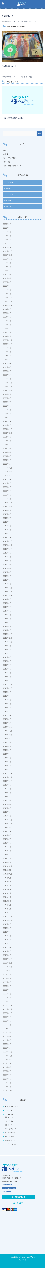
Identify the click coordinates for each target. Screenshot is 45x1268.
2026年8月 (7, 224)
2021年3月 (7, 460)
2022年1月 (7, 425)
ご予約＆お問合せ (18, 1197)
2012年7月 (7, 839)
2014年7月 (7, 746)
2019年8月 (7, 514)
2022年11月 (7, 386)
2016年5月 (7, 661)
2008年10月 (7, 1013)
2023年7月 (7, 356)
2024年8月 (7, 313)
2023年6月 (7, 359)
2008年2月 (7, 1044)
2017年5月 (7, 615)
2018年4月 (7, 572)
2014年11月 (7, 731)
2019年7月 (7, 518)
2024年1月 (7, 336)
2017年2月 (7, 626)
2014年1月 (7, 769)
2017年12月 (7, 588)
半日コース (8, 1125)
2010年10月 (7, 920)
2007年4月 (7, 1083)
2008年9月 (7, 1017)
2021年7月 (7, 444)
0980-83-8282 (7, 1184)
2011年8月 (7, 882)
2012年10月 (7, 827)
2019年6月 (7, 522)
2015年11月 (7, 684)
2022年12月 (7, 383)
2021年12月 (7, 429)
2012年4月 (7, 851)
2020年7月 (7, 483)
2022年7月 (7, 402)
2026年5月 (7, 236)
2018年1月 (7, 584)
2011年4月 (7, 897)
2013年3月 (7, 808)
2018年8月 (7, 557)
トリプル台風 (8, 194)
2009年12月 (7, 959)
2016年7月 (7, 653)
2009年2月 (7, 998)
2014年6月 (7, 750)
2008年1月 (7, 1048)
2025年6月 (7, 274)
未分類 (5, 154)
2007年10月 (7, 1059)
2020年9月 (7, 475)
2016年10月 (7, 642)
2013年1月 (7, 816)
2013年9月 (7, 785)
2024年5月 (7, 325)
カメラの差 (8, 206)
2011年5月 (7, 893)
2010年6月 (7, 936)
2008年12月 (7, 1005)
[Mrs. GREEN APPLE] (22, 46)
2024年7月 (7, 317)
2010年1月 (7, 955)
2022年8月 (7, 398)
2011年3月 (7, 901)
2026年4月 (7, 240)
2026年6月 (7, 232)
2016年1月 (7, 677)
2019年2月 (7, 537)
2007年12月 (7, 1052)
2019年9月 (7, 510)
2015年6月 (7, 704)
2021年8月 (7, 441)
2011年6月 (7, 889)
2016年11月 (7, 638)
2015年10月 (7, 688)
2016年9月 (7, 646)
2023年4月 (7, 367)
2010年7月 (7, 932)
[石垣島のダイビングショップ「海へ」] (22, 4)
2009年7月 (7, 978)
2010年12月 (7, 912)
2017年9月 (7, 599)
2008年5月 (7, 1032)
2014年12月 (7, 727)
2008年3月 (7, 1040)
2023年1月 (7, 379)
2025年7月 (7, 270)
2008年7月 (7, 1025)
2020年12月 (7, 464)
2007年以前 (7, 1090)
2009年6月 (7, 982)
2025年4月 (7, 282)
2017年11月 (7, 592)
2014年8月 (7, 742)
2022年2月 (7, 421)
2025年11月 (7, 255)
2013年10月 (7, 781)
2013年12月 (7, 773)
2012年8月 (7, 835)
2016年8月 (7, 650)
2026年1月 (7, 247)
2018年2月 (7, 580)
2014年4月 (7, 758)
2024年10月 (7, 305)
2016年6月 (7, 657)
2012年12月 (7, 820)
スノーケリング (10, 1121)
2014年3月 (7, 762)
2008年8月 (7, 1021)
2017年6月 (7, 611)
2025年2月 (7, 290)
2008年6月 (7, 1028)
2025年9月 (7, 263)
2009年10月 (7, 967)
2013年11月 (7, 777)
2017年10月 (7, 595)
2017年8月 (7, 603)
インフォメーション (11, 1106)
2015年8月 (7, 696)
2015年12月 (7, 680)
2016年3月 (7, 669)
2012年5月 (7, 847)
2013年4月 (7, 804)
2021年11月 (7, 433)
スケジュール (9, 1136)
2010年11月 (7, 916)
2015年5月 (7, 708)
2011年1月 (7, 909)
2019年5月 (7, 526)
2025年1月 (7, 294)
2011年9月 (7, 878)
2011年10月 (7, 874)
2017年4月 (7, 619)
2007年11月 (7, 1056)
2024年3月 (7, 328)
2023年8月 (7, 352)
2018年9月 (7, 553)
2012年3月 (7, 854)
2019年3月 (7, 533)
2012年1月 (7, 862)
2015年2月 (7, 719)
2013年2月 (7, 812)
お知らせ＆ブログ (10, 1140)
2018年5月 (7, 568)
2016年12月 (7, 634)
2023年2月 (7, 375)
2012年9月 (7, 831)
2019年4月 (7, 530)
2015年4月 (7, 711)
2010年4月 (7, 943)
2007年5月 (7, 1079)
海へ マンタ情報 (19, 77)
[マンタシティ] (22, 100)
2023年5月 (7, 363)
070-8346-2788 (7, 1191)
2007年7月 (7, 1071)
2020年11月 (7, 468)
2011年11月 (7, 870)
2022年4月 (7, 414)
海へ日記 (16, 22)
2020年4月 (7, 495)
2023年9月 (7, 348)
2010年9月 (7, 924)
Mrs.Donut (7, 200)
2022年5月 (7, 410)
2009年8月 (7, 974)
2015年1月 (7, 723)
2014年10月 (7, 735)
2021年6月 (7, 448)
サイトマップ (22, 1260)
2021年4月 (7, 456)
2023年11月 (7, 340)
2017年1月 (7, 630)
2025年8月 (7, 267)
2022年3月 (7, 417)
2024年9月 (7, 309)
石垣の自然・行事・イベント (30, 22)
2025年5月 (7, 278)
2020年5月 (7, 491)
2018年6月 (7, 564)
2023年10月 (7, 344)
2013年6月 (7, 796)
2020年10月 (7, 472)
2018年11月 (7, 545)
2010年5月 (7, 940)
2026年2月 (7, 243)
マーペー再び (8, 182)
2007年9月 (7, 1063)
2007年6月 (7, 1075)
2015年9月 (7, 692)
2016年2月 (7, 673)
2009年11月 (7, 963)
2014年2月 (7, 766)
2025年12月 (7, 251)
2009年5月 (7, 986)
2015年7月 (7, 700)
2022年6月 (7, 406)
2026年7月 (7, 228)
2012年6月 (7, 843)
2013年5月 (7, 800)
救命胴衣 (7, 188)
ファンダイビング (10, 1129)
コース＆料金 (9, 1114)
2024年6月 (7, 321)
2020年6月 (7, 487)
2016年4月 (7, 665)
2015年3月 (7, 715)
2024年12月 (7, 298)
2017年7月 (7, 607)
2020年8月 (7, 479)
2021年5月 (7, 452)
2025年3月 (7, 286)
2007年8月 (7, 1067)
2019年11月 (7, 502)
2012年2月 (7, 858)
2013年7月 (7, 793)
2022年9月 (7, 394)
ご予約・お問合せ (10, 1144)
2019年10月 (7, 506)
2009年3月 (7, 994)
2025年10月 (7, 259)
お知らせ (6, 150)
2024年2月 (7, 332)
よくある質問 (18, 1203)
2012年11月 (7, 824)
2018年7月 (7, 561)
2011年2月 (7, 905)
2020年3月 (7, 499)
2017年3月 (7, 622)
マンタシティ (12, 82)
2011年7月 (7, 885)
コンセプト (8, 1110)
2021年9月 (7, 437)
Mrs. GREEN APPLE (16, 26)
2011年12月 (7, 866)
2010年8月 (7, 928)
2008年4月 (7, 1036)
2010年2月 (7, 951)
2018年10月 (7, 549)
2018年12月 (7, 541)
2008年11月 (7, 1009)
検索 (39, 133)
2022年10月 (7, 390)
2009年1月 (7, 1001)
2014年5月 (7, 754)
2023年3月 (7, 371)
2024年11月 (7, 301)
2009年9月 (7, 970)
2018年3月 (7, 576)
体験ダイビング (10, 1117)
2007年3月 (7, 1087)
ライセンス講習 (10, 1132)
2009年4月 (7, 990)
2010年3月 (7, 947)
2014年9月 (7, 738)
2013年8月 (7, 789)
